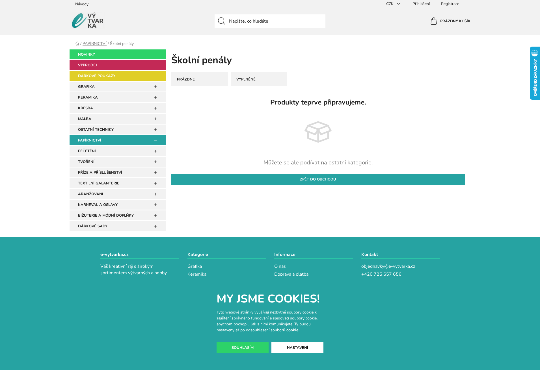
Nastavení (297, 347)
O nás (280, 266)
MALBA (84, 118)
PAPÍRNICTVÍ (89, 140)
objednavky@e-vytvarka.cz (388, 266)
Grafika (194, 266)
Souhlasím (243, 347)
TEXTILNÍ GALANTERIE (98, 183)
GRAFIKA (86, 86)
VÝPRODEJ (87, 65)
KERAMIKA (88, 97)
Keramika (196, 274)
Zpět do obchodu (318, 179)
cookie (292, 330)
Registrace (450, 3)
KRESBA (85, 108)
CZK (390, 3)
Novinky (86, 54)
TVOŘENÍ (86, 161)
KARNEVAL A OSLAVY (98, 204)
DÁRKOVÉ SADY (92, 226)
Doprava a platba (291, 274)
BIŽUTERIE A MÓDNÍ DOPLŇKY (106, 215)
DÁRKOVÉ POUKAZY (96, 76)
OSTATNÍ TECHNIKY (96, 129)
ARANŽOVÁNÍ (90, 194)
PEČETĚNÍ (87, 151)
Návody (81, 4)
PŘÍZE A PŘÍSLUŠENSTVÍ (100, 172)
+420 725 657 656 (381, 274)
